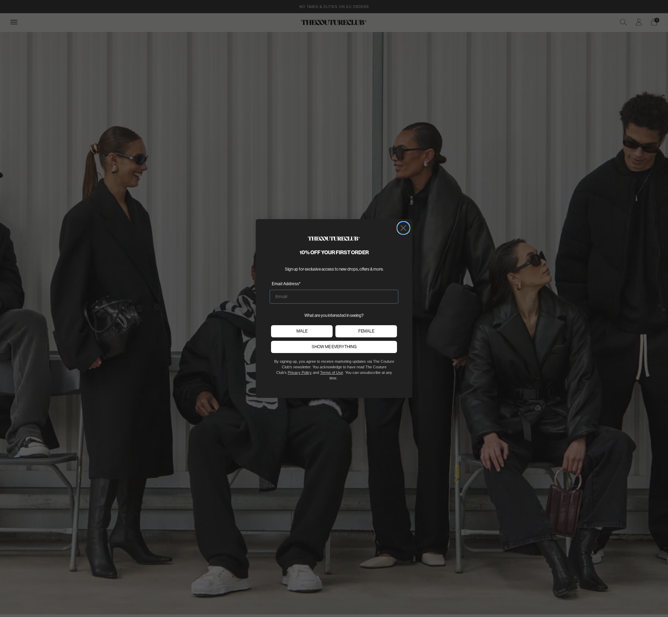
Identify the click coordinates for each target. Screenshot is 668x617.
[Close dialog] (403, 228)
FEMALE (366, 331)
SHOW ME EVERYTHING (334, 346)
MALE (302, 331)
